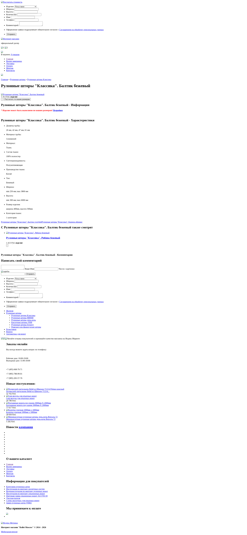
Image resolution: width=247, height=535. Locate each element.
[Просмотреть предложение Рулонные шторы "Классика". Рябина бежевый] (28, 233)
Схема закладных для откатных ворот (22, 500)
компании (26, 427)
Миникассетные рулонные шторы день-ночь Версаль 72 (30, 419)
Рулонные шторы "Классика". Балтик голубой (21, 222)
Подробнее (58, 110)
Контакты (10, 70)
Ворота (9, 332)
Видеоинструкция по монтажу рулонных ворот (27, 491)
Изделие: (10, 6)
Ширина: (10, 9)
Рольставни (11, 329)
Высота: (9, 12)
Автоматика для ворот (16, 334)
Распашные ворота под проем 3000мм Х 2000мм (27, 405)
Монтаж (9, 68)
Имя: (8, 17)
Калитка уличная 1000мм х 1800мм (21, 412)
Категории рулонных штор (18, 487)
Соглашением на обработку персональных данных (81, 30)
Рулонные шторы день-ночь (23, 320)
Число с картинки (66, 269)
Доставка (10, 63)
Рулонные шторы (18, 79)
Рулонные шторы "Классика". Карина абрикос (62, 222)
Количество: (11, 14)
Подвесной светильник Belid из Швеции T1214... (27, 391)
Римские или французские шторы (26, 327)
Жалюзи (9, 311)
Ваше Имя (29, 269)
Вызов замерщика (14, 61)
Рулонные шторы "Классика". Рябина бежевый (33, 237)
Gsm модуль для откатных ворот (20, 398)
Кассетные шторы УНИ (21, 322)
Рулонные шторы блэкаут (22, 325)
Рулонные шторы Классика (39, 79)
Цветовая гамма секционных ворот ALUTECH (27, 496)
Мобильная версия (9, 532)
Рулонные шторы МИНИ (22, 318)
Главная (9, 59)
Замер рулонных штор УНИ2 (19, 503)
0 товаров (15, 54)
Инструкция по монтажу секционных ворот (25, 494)
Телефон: (10, 20)
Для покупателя (13, 498)
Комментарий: (12, 25)
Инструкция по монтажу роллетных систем (25, 489)
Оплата (9, 66)
